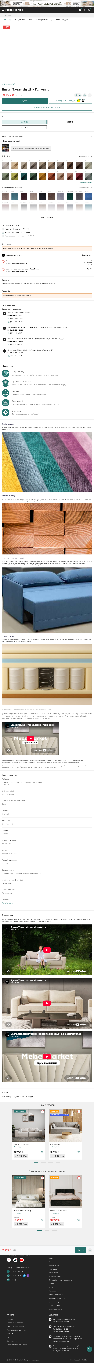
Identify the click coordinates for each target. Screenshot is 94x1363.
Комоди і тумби (54, 1305)
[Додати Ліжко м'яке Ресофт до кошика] (42, 1220)
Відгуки (65, 20)
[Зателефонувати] (89, 1349)
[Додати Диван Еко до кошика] (78, 1152)
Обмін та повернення (15, 1326)
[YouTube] (22, 1260)
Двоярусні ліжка (55, 1276)
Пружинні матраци (56, 1294)
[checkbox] (15, 229)
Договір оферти (13, 1341)
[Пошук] (76, 10)
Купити (25, 101)
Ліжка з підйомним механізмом (60, 1280)
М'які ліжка (53, 1269)
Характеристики (41, 20)
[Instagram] (9, 1260)
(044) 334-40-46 (17, 1271)
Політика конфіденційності (17, 1345)
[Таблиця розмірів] (10, 117)
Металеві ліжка (54, 1262)
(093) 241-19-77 (16, 1276)
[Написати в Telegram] (24, 1275)
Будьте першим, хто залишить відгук (17, 1097)
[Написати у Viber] (28, 1275)
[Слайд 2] (43, 1162)
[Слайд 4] (58, 1162)
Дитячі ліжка (53, 1273)
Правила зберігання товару (17, 1330)
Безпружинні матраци (57, 1298)
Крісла (51, 1284)
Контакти (10, 1334)
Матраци (52, 1291)
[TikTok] (15, 1260)
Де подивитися (19, 20)
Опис (30, 20)
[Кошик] (89, 10)
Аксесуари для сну (56, 1309)
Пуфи (51, 1287)
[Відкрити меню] (3, 10)
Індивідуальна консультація (47, 108)
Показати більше (47, 217)
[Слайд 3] (50, 1162)
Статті (9, 1337)
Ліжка (51, 1258)
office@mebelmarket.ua (20, 1280)
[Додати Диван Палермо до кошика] (42, 1152)
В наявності (8, 84)
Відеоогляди (55, 20)
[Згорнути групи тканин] (90, 136)
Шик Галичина (39, 89)
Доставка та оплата (15, 1323)
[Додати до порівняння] (85, 95)
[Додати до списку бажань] (90, 95)
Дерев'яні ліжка (55, 1265)
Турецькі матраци (55, 1302)
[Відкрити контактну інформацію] (85, 10)
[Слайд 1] (36, 1162)
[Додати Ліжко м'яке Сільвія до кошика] (78, 1220)
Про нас (10, 1319)
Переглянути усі (86, 182)
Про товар (7, 19)
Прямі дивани (7, 903)
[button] (47, 317)
